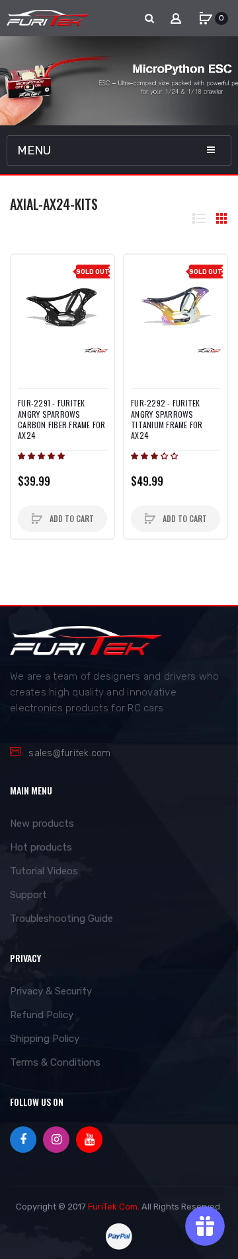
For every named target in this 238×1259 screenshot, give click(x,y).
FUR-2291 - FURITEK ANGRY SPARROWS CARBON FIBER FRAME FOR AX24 (62, 419)
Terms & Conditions (55, 1062)
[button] (42, 456)
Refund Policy (41, 1015)
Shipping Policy (44, 1039)
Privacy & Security (51, 991)
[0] (205, 18)
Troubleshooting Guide (61, 918)
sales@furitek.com (69, 753)
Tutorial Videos (44, 871)
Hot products (41, 847)
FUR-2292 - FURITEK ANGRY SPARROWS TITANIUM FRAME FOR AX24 (167, 419)
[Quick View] (28, 297)
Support (28, 895)
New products (42, 823)
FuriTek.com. (113, 1206)
